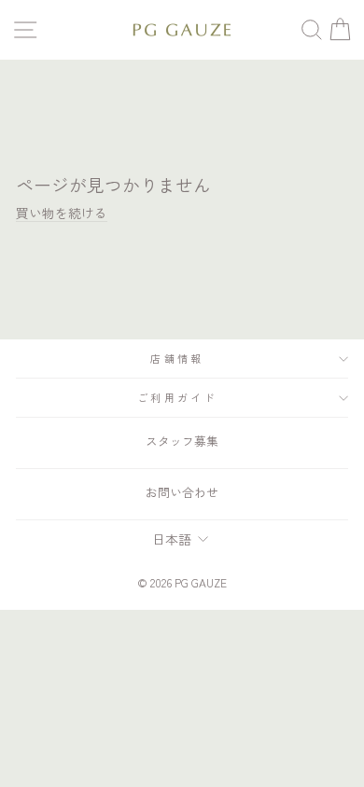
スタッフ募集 (182, 440)
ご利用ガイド (177, 397)
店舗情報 (176, 358)
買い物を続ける (61, 212)
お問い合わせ (182, 492)
